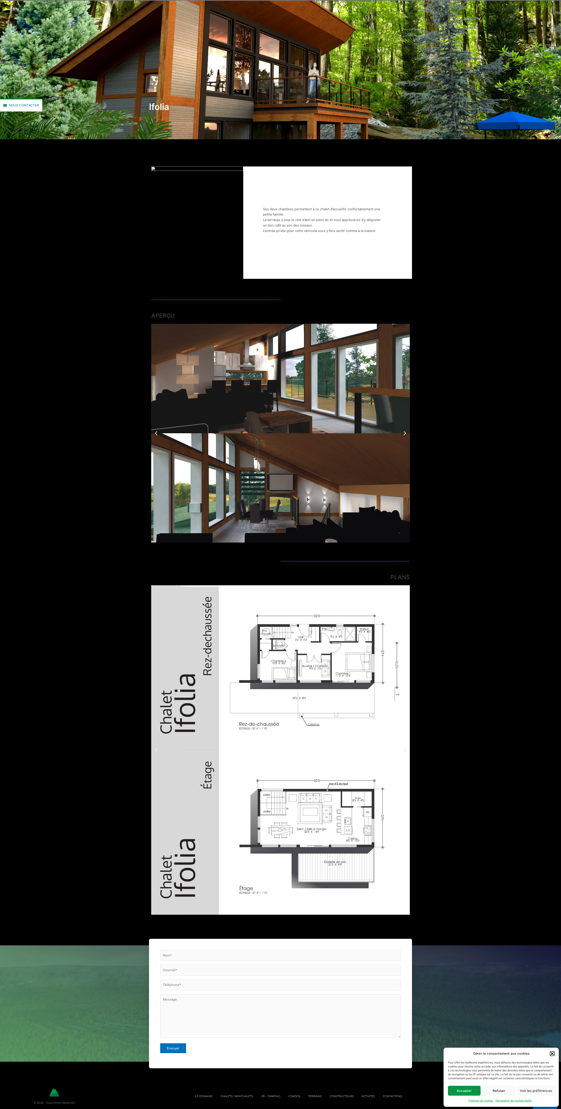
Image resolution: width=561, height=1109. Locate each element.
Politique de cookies (481, 1100)
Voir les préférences (536, 1091)
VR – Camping (270, 1096)
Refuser (499, 1091)
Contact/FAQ (392, 1096)
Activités (368, 1096)
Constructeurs (342, 1096)
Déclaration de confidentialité (513, 1100)
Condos (294, 1096)
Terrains (315, 1096)
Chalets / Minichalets (236, 1096)
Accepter (464, 1091)
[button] (552, 1053)
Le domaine (204, 1096)
